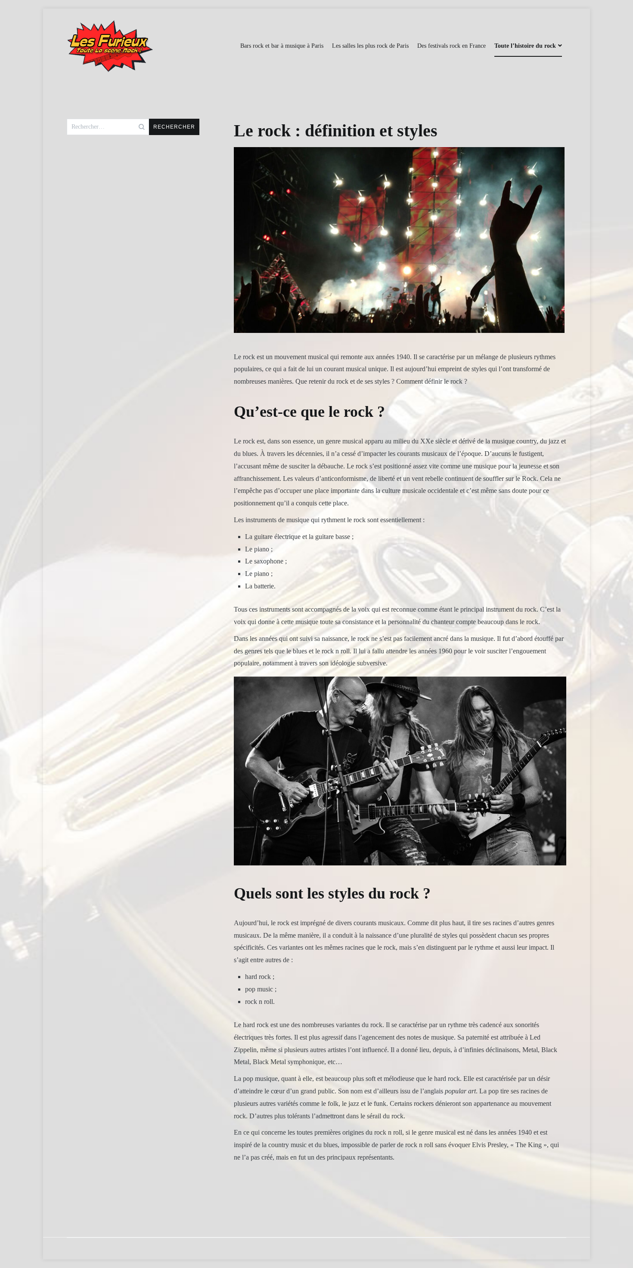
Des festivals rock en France (451, 46)
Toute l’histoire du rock (525, 46)
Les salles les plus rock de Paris (370, 46)
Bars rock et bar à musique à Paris (281, 46)
